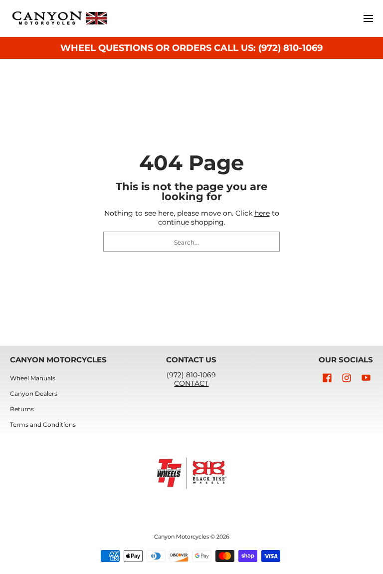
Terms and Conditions (43, 424)
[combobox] (191, 242)
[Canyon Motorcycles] (60, 18)
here (262, 213)
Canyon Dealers (33, 393)
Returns (22, 409)
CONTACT (191, 383)
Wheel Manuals (32, 378)
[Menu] (368, 18)
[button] (327, 377)
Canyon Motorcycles (181, 537)
